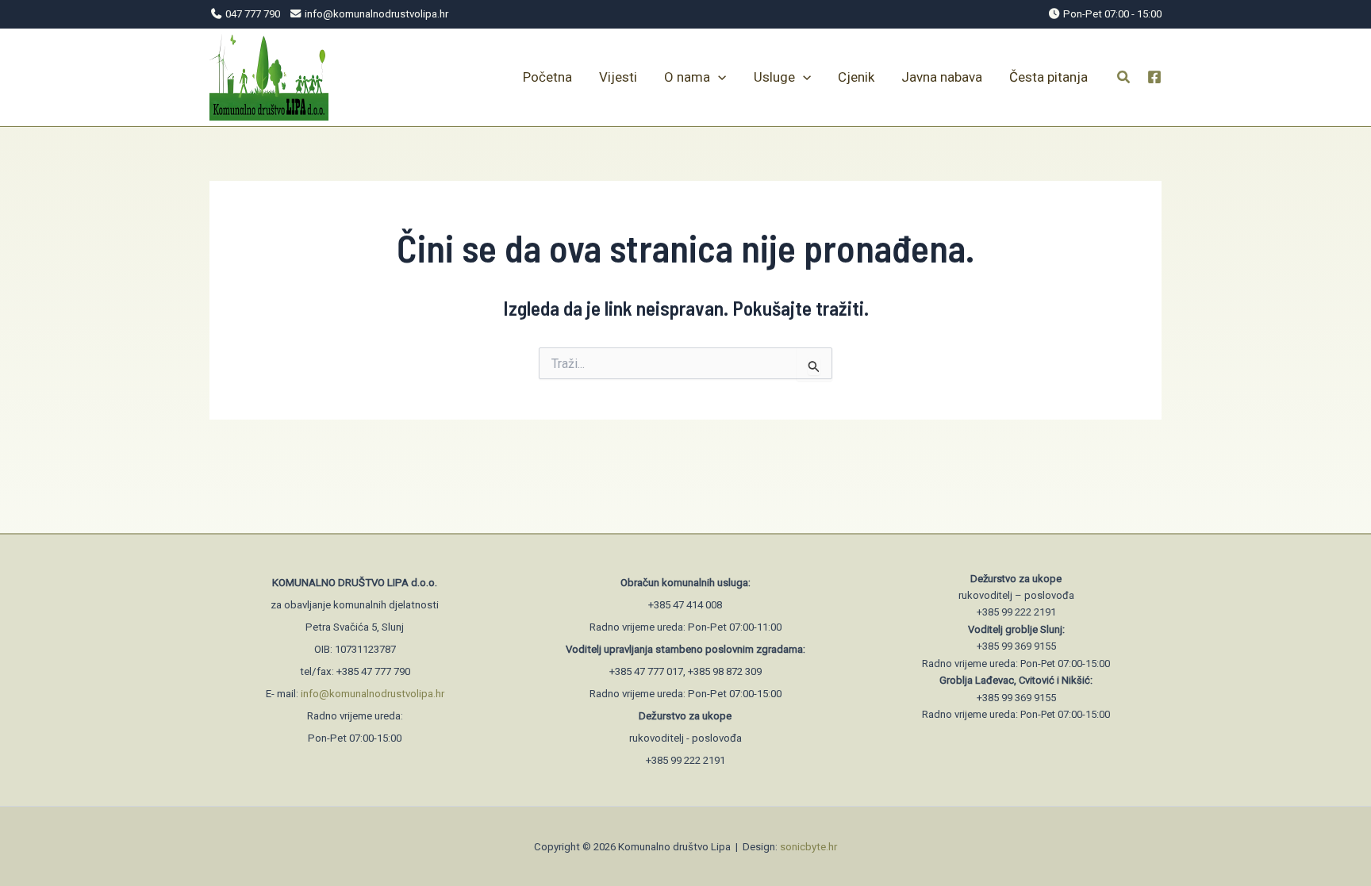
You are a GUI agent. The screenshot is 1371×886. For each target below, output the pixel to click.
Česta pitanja (1048, 77)
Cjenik (856, 77)
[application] (718, 77)
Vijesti (618, 77)
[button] (1124, 79)
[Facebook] (1154, 77)
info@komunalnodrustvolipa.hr (372, 694)
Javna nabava (941, 77)
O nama (687, 77)
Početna (547, 77)
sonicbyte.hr (808, 847)
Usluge (774, 77)
